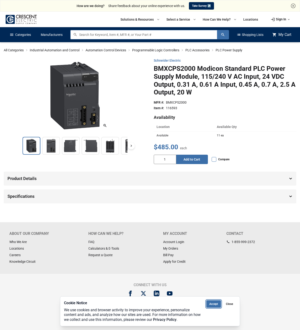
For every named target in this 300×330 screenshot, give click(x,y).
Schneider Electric (167, 60)
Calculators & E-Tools (103, 248)
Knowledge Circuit (22, 261)
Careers (15, 255)
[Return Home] (21, 19)
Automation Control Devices (106, 50)
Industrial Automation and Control (54, 50)
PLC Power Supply (229, 50)
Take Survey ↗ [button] (201, 6)
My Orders (170, 248)
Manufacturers (52, 35)
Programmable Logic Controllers (155, 50)
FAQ (91, 242)
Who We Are (18, 242)
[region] (75, 146)
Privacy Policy (164, 319)
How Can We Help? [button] (220, 19)
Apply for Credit (174, 261)
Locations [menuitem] (250, 19)
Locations (16, 248)
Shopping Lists (250, 35)
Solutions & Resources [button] (140, 19)
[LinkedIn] (156, 293)
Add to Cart (192, 159)
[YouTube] (169, 293)
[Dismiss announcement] (293, 6)
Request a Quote (100, 255)
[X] (143, 293)
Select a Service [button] (181, 19)
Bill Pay (168, 255)
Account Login (173, 242)
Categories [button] (20, 35)
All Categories (14, 50)
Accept (213, 304)
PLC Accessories (197, 50)
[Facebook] (130, 293)
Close (229, 304)
